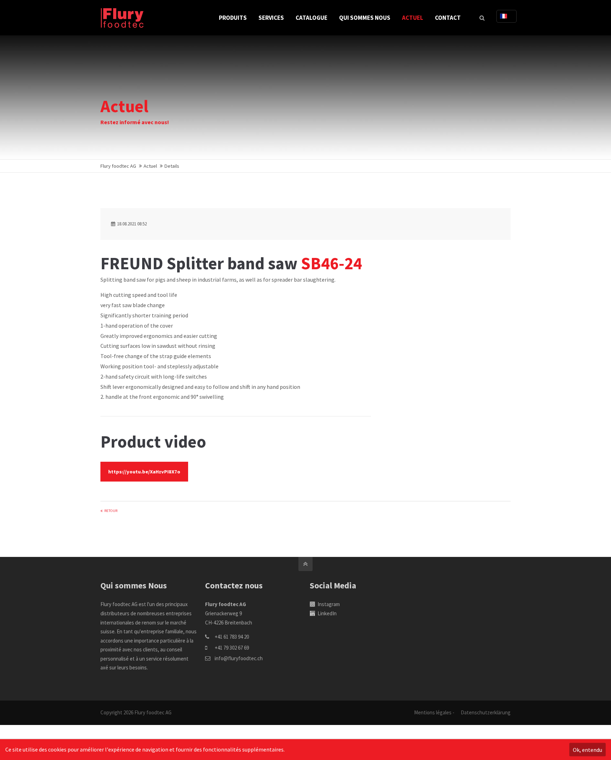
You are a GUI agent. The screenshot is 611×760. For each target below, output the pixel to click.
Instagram (328, 604)
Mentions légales (433, 712)
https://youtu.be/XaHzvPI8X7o (144, 471)
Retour (110, 510)
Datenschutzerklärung (486, 712)
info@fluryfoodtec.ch (239, 658)
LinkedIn (326, 613)
